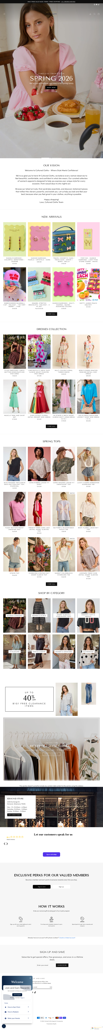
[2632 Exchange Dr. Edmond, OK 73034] (51, 807)
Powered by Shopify (51, 1023)
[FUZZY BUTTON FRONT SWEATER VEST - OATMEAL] (15, 534)
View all (52, 314)
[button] (17, 1007)
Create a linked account (67, 938)
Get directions (14, 814)
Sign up (61, 887)
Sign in (22, 998)
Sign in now (41, 887)
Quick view (15, 254)
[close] (30, 978)
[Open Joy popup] (4, 1026)
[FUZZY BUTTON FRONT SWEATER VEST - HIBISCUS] (13, 534)
